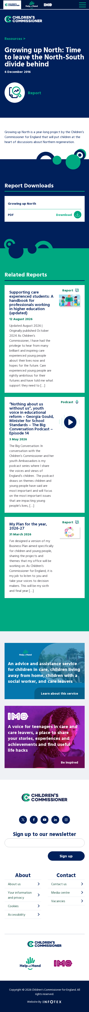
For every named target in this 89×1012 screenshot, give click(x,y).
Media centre (60, 892)
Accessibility (16, 914)
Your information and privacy (20, 895)
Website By (34, 1001)
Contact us (59, 883)
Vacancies (58, 900)
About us (14, 883)
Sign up (66, 856)
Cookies (13, 905)
